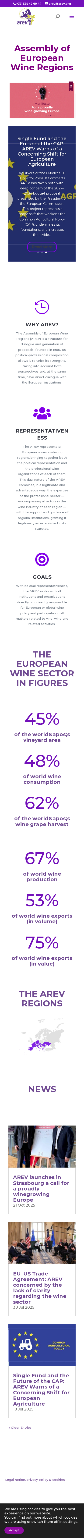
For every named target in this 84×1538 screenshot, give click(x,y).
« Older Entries (20, 1427)
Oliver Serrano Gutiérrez (41, 173)
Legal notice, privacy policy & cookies (35, 1479)
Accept (14, 1530)
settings (70, 1522)
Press (39, 178)
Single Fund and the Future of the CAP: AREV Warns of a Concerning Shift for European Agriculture (42, 151)
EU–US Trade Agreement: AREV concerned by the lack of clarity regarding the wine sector (39, 1288)
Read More (42, 247)
